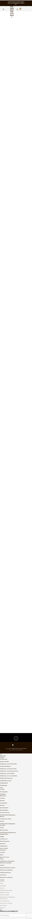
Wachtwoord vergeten (6, 903)
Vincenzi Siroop (7, 426)
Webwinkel (5, 519)
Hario (4, 360)
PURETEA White (8, 478)
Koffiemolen (6, 512)
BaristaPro (6, 310)
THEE (4, 469)
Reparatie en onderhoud (6, 877)
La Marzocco (6, 374)
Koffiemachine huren (5, 872)
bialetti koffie (22, 92)
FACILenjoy (6, 348)
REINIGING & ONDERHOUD (10, 596)
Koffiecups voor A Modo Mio (15, 211)
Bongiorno (3, 795)
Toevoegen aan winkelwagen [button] (25, 272)
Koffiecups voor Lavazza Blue (11, 452)
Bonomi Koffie (7, 320)
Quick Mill (6, 407)
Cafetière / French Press (9, 500)
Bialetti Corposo (13, 92)
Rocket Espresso (7, 405)
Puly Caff (5, 395)
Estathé (2, 800)
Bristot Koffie (6, 318)
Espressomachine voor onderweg (12, 493)
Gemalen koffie (7, 438)
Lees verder (25, 207)
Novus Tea (6, 383)
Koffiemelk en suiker (8, 464)
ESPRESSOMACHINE (9, 522)
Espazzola (6, 346)
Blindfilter (6, 560)
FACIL (6, 533)
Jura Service (3, 875)
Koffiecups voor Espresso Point (11, 447)
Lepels (5, 567)
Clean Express (7, 329)
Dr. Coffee (5, 334)
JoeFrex (5, 372)
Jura (4, 369)
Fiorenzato (6, 350)
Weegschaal (6, 593)
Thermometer (7, 586)
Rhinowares (6, 641)
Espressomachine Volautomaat (11, 491)
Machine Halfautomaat (9, 605)
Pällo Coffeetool (7, 388)
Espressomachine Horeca (10, 486)
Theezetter (6, 481)
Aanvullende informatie (16, 106)
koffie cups (11, 94)
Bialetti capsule (18, 91)
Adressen (2, 907)
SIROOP (2, 888)
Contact (2, 879)
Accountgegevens (5, 901)
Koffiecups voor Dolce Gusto (10, 445)
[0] (20, 7)
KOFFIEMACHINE (7, 484)
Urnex (4, 421)
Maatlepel (6, 569)
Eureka (5, 339)
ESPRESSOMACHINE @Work (7, 823)
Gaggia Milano (7, 355)
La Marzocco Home (9, 531)
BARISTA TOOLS (7, 555)
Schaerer (5, 414)
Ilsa (4, 365)
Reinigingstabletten (8, 622)
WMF (4, 428)
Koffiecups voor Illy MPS (10, 450)
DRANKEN (2, 794)
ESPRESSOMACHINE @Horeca (8, 832)
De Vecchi (5, 332)
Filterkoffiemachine (8, 502)
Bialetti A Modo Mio (7, 91)
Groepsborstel (7, 610)
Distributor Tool (7, 562)
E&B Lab (5, 636)
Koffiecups (5, 95)
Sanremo (5, 412)
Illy (4, 362)
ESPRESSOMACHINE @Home (7, 815)
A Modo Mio (8, 90)
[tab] (16, 103)
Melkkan (5, 572)
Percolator (6, 505)
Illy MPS (6, 536)
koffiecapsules (19, 94)
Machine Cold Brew (8, 600)
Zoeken (28, 293)
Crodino (2, 798)
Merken (8, 13)
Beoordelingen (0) (16, 110)
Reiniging (5, 577)
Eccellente (6, 341)
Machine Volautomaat (9, 607)
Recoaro (2, 805)
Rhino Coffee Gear (8, 402)
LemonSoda (3, 803)
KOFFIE (20, 86)
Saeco (4, 409)
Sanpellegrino (4, 810)
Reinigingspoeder (8, 619)
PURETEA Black (7, 476)
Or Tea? (5, 386)
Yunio (4, 423)
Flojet (4, 353)
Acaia (4, 629)
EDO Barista (6, 343)
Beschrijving (16, 103)
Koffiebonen (6, 436)
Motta (4, 376)
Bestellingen (3, 905)
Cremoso (4, 94)
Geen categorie (6, 517)
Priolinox (5, 390)
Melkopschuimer (7, 507)
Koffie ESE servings (8, 457)
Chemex (5, 327)
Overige (5, 574)
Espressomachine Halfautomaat (12, 488)
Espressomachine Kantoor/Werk (12, 514)
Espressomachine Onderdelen (11, 498)
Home (3, 13)
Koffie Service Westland (6, 870)
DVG (4, 336)
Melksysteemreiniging (9, 615)
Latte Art (5, 565)
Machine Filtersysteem (9, 603)
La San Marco (7, 303)
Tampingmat (6, 584)
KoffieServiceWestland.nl (12, 8)
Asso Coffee (6, 308)
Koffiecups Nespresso (9, 454)
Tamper (5, 579)
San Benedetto (4, 807)
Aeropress (6, 306)
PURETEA (6, 398)
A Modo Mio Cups (16, 90)
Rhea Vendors (7, 400)
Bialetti (24, 90)
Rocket (6, 543)
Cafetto (5, 325)
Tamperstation (7, 581)
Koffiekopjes (6, 462)
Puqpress (5, 393)
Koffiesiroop (6, 466)
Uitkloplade (6, 591)
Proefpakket (6, 433)
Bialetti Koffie (14, 86)
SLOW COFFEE (6, 627)
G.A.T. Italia (6, 358)
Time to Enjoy (7, 416)
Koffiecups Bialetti (8, 440)
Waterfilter (6, 624)
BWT (4, 322)
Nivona (5, 379)
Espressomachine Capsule (10, 495)
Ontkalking (6, 617)
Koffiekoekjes (6, 459)
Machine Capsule (8, 598)
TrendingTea (4, 791)
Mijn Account (3, 898)
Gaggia (6, 547)
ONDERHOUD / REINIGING (10, 553)
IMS (4, 367)
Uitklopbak (6, 588)
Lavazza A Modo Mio (14, 95)
